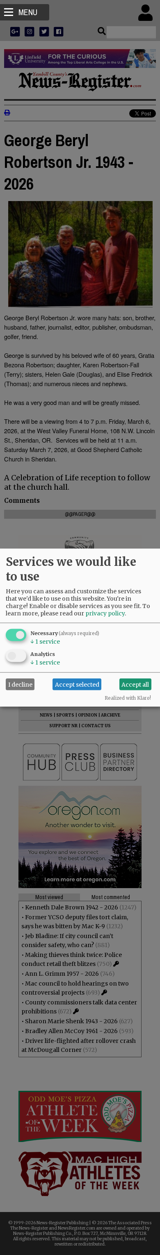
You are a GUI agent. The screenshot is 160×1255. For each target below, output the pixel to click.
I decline (20, 684)
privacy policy (105, 613)
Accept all (135, 684)
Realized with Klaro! (128, 698)
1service (45, 641)
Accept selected (77, 684)
